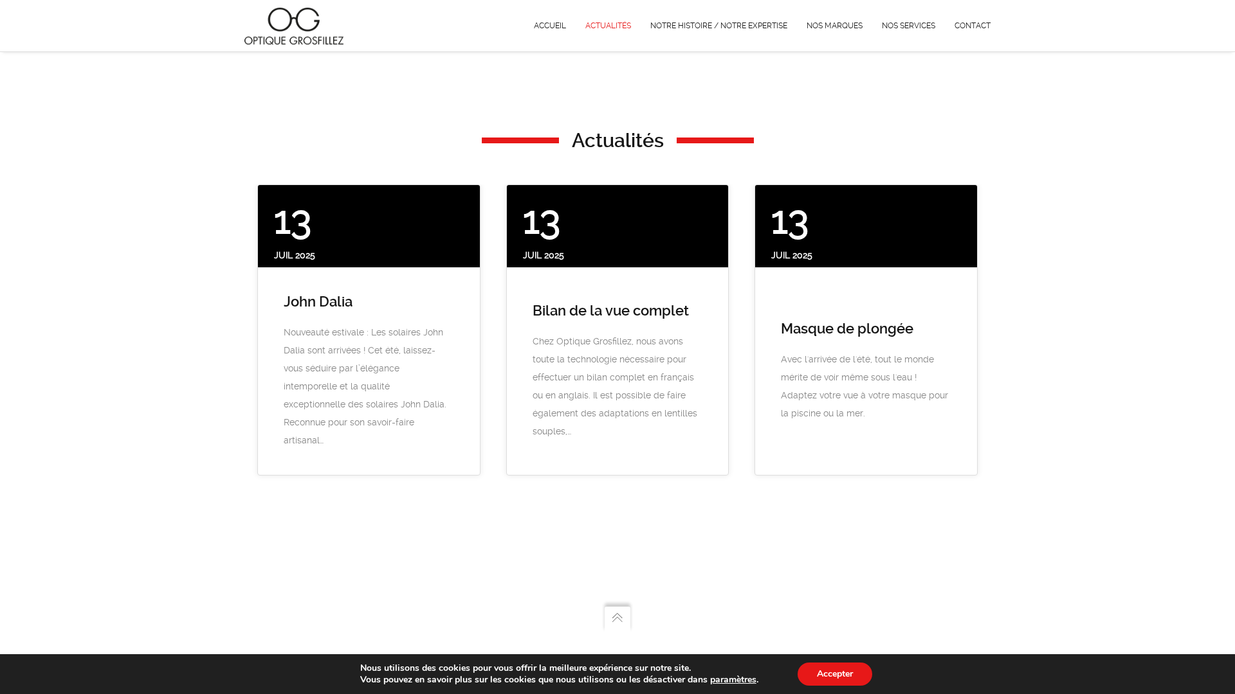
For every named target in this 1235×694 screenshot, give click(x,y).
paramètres (733, 680)
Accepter (835, 674)
